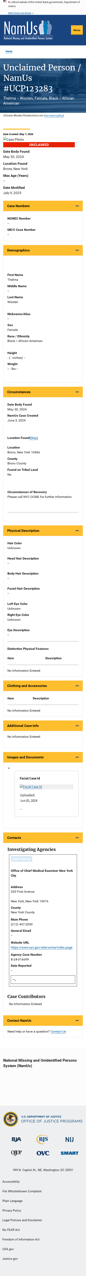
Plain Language (12, 1201)
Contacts (14, 838)
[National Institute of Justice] (70, 1138)
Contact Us (58, 1031)
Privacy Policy (11, 1210)
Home (9, 51)
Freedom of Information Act (21, 1239)
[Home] (28, 30)
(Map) (34, 438)
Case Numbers (18, 206)
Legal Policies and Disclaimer (22, 1220)
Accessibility (11, 1181)
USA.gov (8, 1249)
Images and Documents (25, 757)
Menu (76, 30)
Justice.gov (10, 1259)
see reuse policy (54, 115)
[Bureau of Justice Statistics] (42, 1142)
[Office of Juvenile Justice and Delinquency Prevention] (16, 1154)
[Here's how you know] (43, 7)
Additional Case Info (23, 726)
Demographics (18, 250)
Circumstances (19, 392)
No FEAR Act (11, 1230)
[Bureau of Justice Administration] (16, 1138)
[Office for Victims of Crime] (43, 1153)
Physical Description (23, 531)
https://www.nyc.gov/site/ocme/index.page (41, 947)
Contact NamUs (19, 1021)
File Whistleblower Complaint (22, 1191)
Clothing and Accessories (27, 686)
